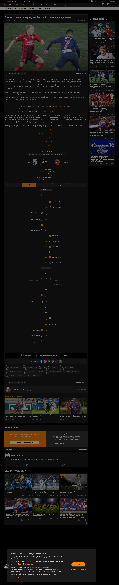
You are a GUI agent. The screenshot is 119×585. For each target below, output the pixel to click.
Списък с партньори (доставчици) (22, 577)
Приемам (78, 564)
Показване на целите (78, 569)
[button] (6, 567)
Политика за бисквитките (26, 564)
